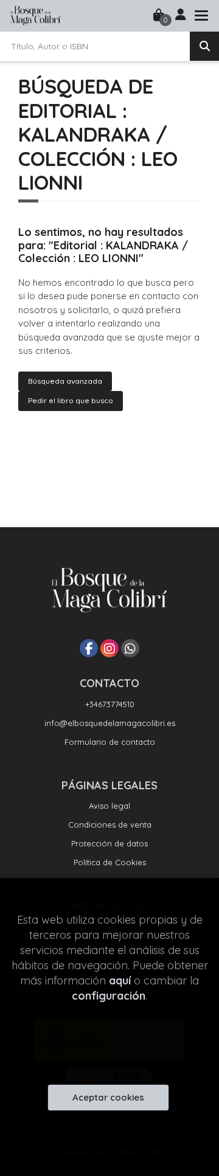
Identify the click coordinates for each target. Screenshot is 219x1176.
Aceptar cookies (108, 1097)
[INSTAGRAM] (109, 648)
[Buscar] (204, 46)
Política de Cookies (110, 862)
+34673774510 (109, 704)
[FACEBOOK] (89, 648)
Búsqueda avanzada (65, 381)
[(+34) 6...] (130, 648)
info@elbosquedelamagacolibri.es (109, 723)
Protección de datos (109, 843)
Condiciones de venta (109, 824)
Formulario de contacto (109, 742)
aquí (120, 980)
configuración (108, 996)
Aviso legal (109, 806)
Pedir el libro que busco (70, 400)
